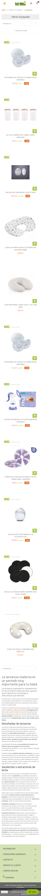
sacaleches (9, 710)
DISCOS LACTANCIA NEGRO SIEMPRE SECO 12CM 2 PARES (20, 593)
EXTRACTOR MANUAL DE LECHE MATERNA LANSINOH (20, 420)
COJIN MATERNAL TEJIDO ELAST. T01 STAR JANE (20, 306)
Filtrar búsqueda (20, 16)
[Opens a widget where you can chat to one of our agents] (32, 892)
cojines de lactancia (20, 710)
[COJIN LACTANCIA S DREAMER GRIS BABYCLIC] (20, 629)
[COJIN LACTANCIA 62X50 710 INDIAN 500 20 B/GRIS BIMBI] (20, 227)
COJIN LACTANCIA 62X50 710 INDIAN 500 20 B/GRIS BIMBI (20, 248)
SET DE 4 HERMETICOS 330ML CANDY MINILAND (20, 136)
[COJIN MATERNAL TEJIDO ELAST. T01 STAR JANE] (20, 284)
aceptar (4, 892)
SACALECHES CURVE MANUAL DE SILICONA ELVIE (20, 535)
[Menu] (4, 3)
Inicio (4, 10)
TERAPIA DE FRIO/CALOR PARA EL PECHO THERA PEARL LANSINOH (20, 478)
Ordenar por (7, 24)
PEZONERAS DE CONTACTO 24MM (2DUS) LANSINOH (20, 363)
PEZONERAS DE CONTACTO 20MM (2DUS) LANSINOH (20, 78)
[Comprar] (34, 74)
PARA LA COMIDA (15, 10)
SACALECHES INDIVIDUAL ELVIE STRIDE (21, 192)
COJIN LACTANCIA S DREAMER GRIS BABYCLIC (20, 650)
